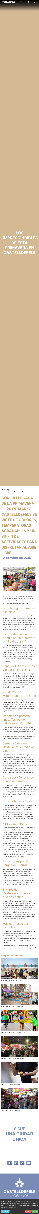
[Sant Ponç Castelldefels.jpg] (19, 1098)
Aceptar (34, 1211)
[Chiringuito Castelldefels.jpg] (19, 968)
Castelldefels (8, 2)
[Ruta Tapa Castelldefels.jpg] (19, 1072)
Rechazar (28, 1211)
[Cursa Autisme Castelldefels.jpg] (19, 994)
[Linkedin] (22, 1163)
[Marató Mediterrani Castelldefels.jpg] (19, 1020)
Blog (7, 490)
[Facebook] (9, 1163)
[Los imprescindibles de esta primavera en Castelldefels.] (19, 579)
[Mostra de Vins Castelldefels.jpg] (19, 1046)
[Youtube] (28, 1163)
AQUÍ (14, 1207)
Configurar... (5, 1211)
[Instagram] (16, 1163)
